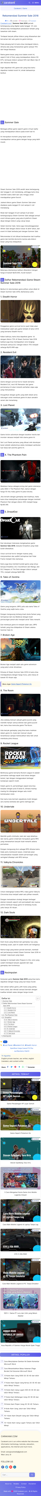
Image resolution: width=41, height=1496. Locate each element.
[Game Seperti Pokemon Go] (20, 1129)
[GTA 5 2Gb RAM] (20, 1250)
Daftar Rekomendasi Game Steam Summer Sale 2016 (17, 1005)
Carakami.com (5, 23)
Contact (24, 1484)
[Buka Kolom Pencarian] (29, 2)
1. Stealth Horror (11, 1008)
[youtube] (11, 1468)
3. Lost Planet (10, 1012)
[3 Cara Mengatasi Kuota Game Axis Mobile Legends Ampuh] (20, 1188)
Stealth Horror (31, 1045)
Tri (7, 21)
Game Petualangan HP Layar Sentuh (20, 1104)
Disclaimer (32, 1484)
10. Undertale (11, 1029)
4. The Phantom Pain (10, 1015)
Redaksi (16, 1484)
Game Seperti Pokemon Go (21, 684)
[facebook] (8, 1067)
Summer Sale (7, 1001)
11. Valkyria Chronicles (13, 1031)
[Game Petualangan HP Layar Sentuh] (20, 1099)
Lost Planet (8, 1045)
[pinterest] (15, 1067)
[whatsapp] (23, 1067)
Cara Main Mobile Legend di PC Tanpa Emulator (20, 1284)
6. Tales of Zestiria (11, 1019)
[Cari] (32, 1475)
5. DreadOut (7, 1017)
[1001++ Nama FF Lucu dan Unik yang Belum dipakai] (20, 1309)
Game (25, 8)
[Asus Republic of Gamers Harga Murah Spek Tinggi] (20, 1341)
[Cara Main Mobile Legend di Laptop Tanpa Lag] (20, 1220)
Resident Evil (19, 1045)
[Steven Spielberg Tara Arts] (20, 1159)
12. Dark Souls (10, 1033)
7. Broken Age (11, 1022)
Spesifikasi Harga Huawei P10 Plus (21, 1048)
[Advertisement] (20, 97)
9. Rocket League (12, 1026)
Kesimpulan (7, 1036)
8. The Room (10, 1024)
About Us (8, 1484)
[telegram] (19, 1067)
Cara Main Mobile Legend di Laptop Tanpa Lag (20, 1224)
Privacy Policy (20, 1487)
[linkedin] (14, 1468)
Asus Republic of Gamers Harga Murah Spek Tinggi (20, 1345)
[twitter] (11, 1067)
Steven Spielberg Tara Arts (20, 1163)
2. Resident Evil (11, 1010)
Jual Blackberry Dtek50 (21, 1051)
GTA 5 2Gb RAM (20, 1254)
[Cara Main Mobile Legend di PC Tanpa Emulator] (20, 1280)
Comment (33, 21)
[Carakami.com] (8, 2)
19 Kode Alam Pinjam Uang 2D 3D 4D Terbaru (21, 1404)
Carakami (17, 8)
